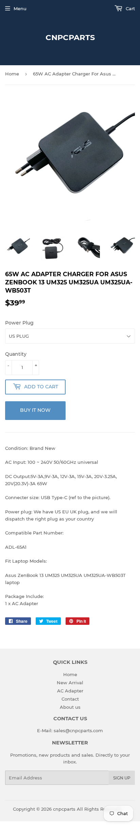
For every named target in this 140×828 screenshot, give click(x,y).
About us (70, 707)
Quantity (16, 354)
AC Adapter (70, 690)
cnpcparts (70, 37)
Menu (20, 8)
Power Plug (19, 323)
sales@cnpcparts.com (78, 730)
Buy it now (35, 410)
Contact (70, 699)
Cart (129, 8)
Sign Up (121, 777)
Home (12, 73)
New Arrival (70, 682)
